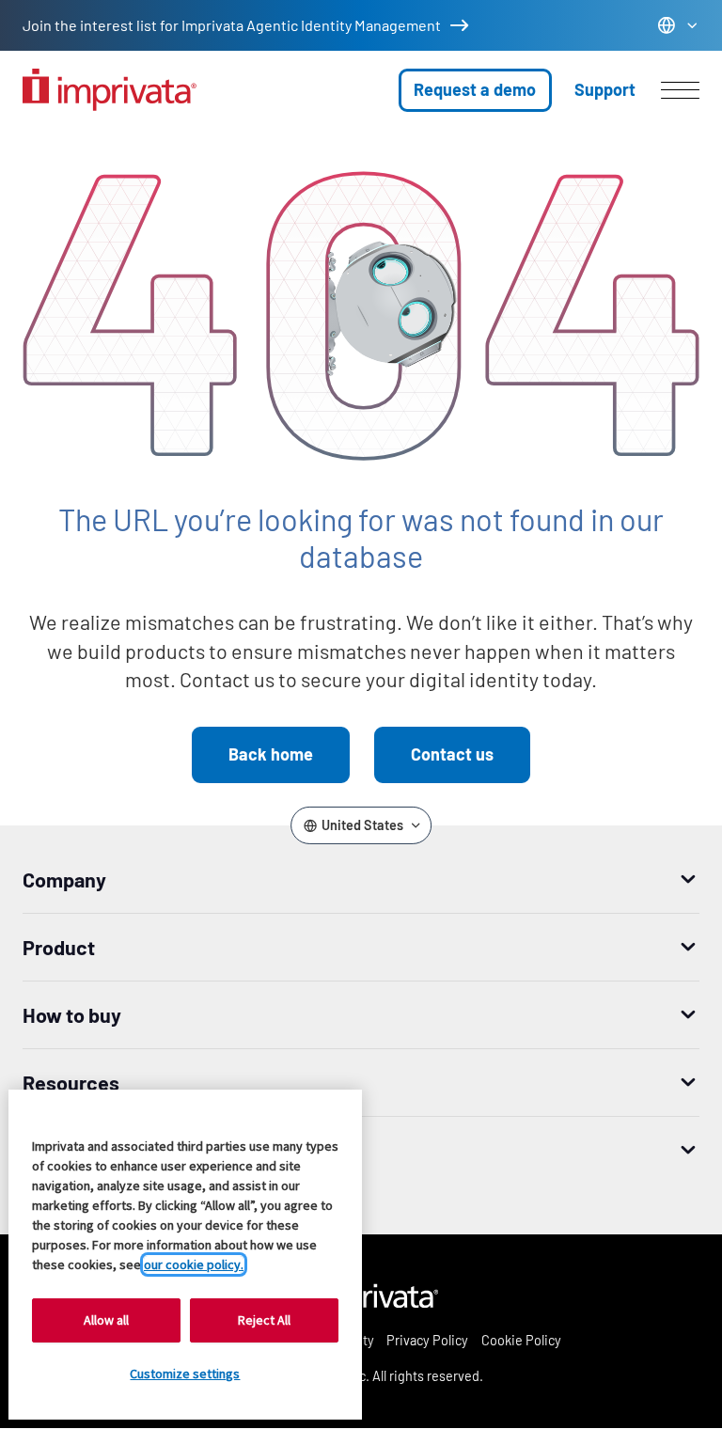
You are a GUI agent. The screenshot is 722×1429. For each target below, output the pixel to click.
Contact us (452, 754)
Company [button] (64, 879)
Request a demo (475, 89)
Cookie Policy (521, 1340)
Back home (270, 754)
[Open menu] (680, 90)
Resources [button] (71, 1082)
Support (605, 89)
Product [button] (59, 946)
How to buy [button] (72, 1014)
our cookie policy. (193, 1264)
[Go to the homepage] (109, 90)
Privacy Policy (427, 1340)
